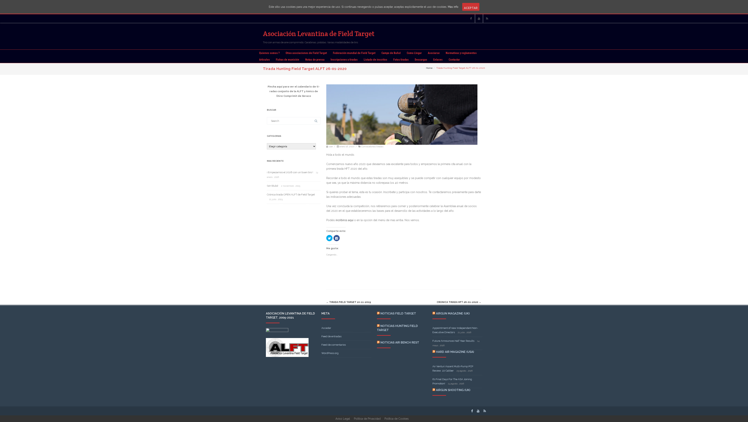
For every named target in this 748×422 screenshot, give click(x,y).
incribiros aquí (344, 220)
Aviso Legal (342, 418)
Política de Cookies (397, 418)
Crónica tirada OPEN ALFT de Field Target (291, 194)
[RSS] (487, 18)
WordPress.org (330, 353)
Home (429, 68)
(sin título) (272, 185)
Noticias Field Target (398, 313)
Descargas (421, 59)
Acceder (326, 328)
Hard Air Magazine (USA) (455, 352)
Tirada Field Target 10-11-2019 (348, 302)
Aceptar (471, 8)
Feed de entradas (331, 336)
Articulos (264, 59)
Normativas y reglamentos (461, 53)
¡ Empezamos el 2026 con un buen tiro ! (290, 172)
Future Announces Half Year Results (453, 340)
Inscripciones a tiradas (344, 59)
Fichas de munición (287, 59)
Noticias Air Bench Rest (399, 342)
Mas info (453, 6)
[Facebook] (471, 18)
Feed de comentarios (333, 344)
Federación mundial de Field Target (354, 53)
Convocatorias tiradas (372, 146)
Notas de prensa (315, 59)
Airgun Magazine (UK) (453, 313)
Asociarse (434, 53)
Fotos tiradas (401, 59)
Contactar (454, 59)
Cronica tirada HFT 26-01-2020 (459, 302)
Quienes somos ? (269, 53)
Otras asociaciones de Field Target (306, 53)
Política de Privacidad (367, 418)
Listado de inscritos (375, 59)
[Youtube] (479, 18)
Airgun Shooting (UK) (453, 390)
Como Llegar (414, 53)
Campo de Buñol (391, 53)
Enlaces (438, 59)
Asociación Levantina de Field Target (319, 33)
